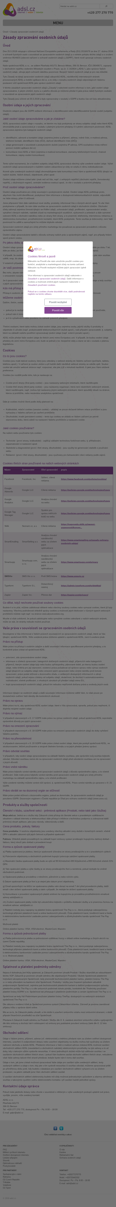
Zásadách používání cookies (41, 285)
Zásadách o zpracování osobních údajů (47, 278)
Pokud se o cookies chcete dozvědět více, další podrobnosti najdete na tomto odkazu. (56, 292)
